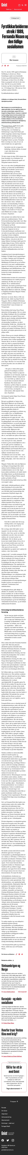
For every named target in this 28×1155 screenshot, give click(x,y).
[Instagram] (13, 1141)
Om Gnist (4, 1111)
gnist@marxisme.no (7, 1150)
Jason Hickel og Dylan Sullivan (12, 1056)
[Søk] (22, 5)
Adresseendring (6, 1117)
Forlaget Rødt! (5, 1126)
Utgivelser (4, 1114)
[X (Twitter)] (8, 1141)
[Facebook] (2, 1141)
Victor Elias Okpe (8, 1023)
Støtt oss (8, 9)
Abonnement (18, 9)
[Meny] (26, 5)
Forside (3, 1107)
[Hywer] (4, 4)
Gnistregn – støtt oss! (7, 1123)
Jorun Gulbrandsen (9, 992)
